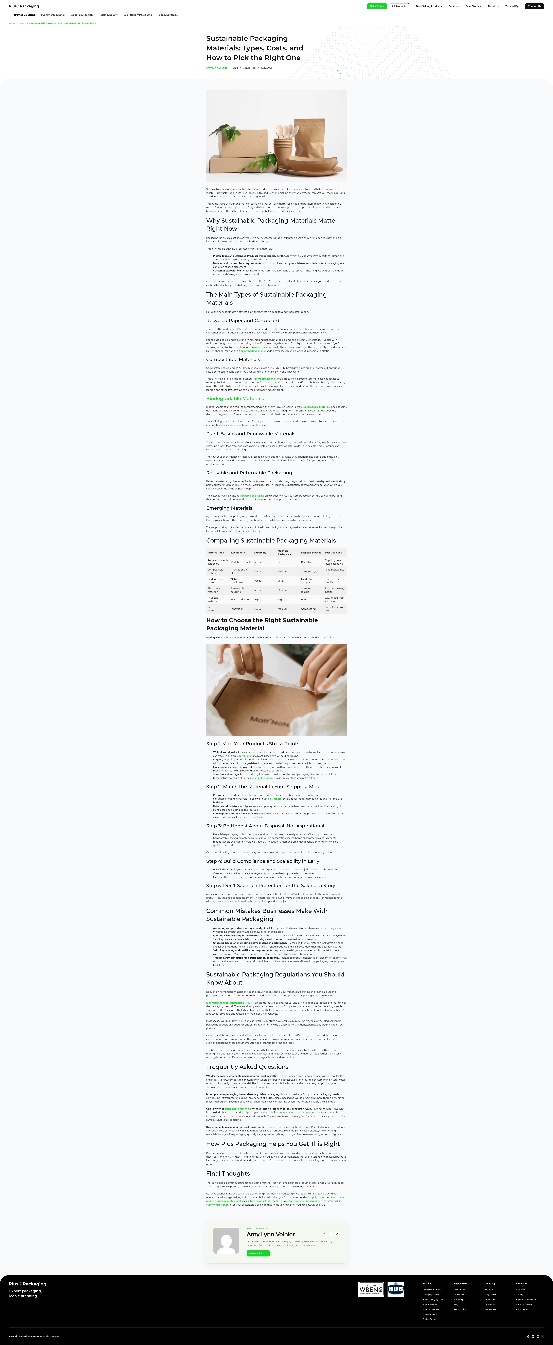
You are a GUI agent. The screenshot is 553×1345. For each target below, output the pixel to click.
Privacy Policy (522, 1309)
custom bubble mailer (230, 1201)
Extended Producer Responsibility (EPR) (230, 1002)
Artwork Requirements (526, 1299)
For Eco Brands (429, 1319)
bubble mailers (286, 1112)
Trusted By (511, 6)
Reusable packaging (252, 495)
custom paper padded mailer (302, 1201)
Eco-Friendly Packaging (138, 15)
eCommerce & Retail (53, 15)
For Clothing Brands (431, 1309)
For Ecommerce (430, 1314)
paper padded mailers (311, 1112)
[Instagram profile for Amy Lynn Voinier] (337, 1233)
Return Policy (460, 1309)
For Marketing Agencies (433, 1299)
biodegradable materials (316, 407)
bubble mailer (338, 759)
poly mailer (245, 756)
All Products (399, 6)
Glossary (519, 1295)
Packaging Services (431, 1295)
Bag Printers (490, 1309)
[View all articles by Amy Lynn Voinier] (226, 1241)
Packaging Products (432, 1290)
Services (454, 6)
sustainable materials (238, 1108)
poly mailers (323, 207)
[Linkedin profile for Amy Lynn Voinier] (324, 1233)
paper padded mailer (253, 351)
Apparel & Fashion (82, 15)
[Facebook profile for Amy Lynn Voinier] (330, 1233)
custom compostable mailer (263, 1201)
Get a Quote (377, 6)
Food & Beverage (168, 15)
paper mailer (261, 347)
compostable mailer (267, 378)
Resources (520, 1290)
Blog (21, 23)
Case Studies (473, 6)
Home (12, 23)
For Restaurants (430, 1304)
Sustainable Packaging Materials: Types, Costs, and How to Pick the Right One (61, 23)
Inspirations (459, 1295)
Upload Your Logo (524, 1304)
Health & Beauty (108, 15)
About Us (493, 6)
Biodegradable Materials (235, 398)
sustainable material (262, 778)
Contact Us (534, 6)
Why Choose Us (492, 1295)
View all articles (258, 1253)
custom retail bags (217, 1204)
